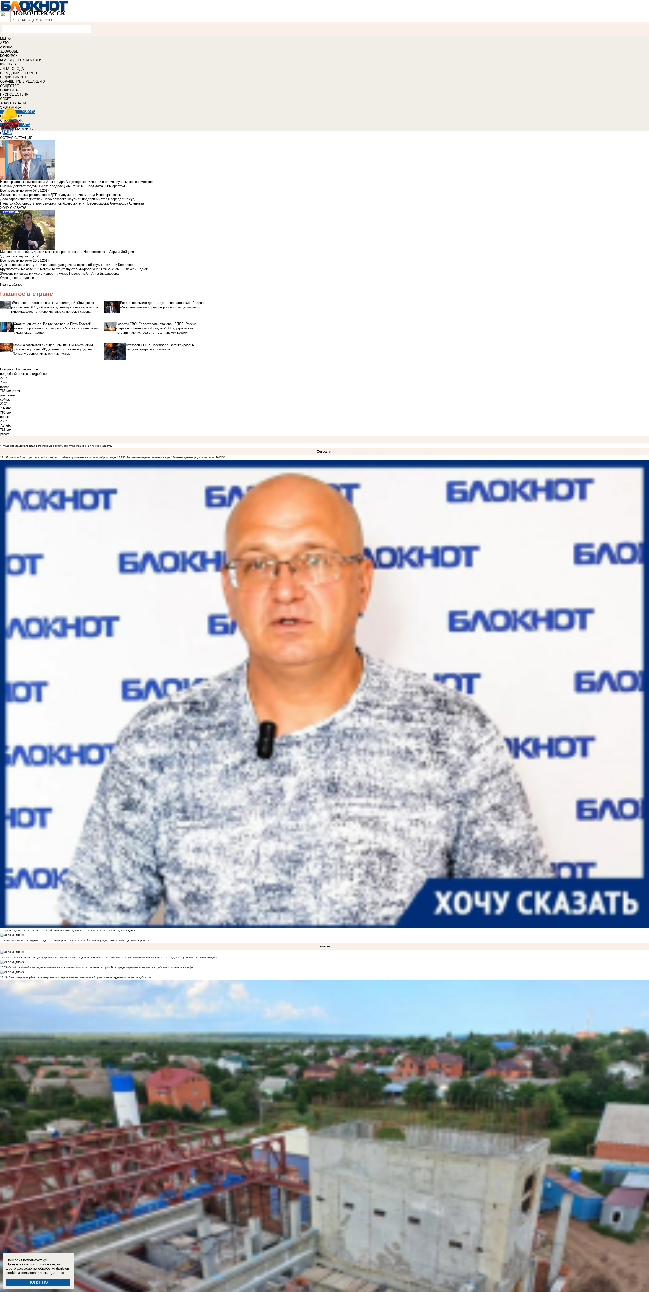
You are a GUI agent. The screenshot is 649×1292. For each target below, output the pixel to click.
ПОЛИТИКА (9, 90)
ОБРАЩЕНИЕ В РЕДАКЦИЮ (22, 81)
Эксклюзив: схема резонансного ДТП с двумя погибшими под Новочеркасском (60, 195)
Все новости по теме (16, 190)
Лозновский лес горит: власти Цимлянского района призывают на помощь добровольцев (62, 457)
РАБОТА (28, 112)
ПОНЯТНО (38, 1282)
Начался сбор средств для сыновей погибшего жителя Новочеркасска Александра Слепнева (72, 203)
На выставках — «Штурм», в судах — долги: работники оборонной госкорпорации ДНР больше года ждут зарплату (78, 940)
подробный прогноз (14, 374)
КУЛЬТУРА (8, 64)
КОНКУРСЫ (9, 56)
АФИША (6, 47)
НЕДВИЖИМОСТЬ (14, 77)
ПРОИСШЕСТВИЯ (14, 94)
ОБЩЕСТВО (9, 86)
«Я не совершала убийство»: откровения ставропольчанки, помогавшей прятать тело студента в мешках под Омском (79, 977)
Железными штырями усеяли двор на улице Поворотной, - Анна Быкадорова (59, 273)
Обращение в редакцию (18, 278)
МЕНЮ (5, 38)
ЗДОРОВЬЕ (9, 51)
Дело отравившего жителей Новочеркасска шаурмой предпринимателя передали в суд (67, 199)
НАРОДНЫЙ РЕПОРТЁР (19, 73)
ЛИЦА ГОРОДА (12, 69)
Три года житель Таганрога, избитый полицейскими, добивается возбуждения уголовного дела (65, 930)
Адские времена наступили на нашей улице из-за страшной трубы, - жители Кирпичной (67, 265)
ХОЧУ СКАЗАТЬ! (13, 103)
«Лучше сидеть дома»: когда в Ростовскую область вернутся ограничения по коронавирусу (56, 445)
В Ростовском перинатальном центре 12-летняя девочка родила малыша (169, 457)
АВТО (4, 43)
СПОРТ (5, 99)
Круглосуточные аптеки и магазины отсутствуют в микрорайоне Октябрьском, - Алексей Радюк (74, 269)
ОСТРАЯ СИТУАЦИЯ (16, 138)
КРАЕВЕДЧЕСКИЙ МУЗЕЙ (20, 60)
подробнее (38, 374)
